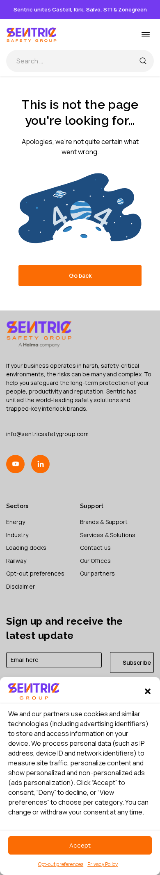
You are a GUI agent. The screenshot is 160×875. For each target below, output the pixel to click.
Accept (80, 845)
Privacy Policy (102, 864)
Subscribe (137, 662)
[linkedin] (40, 464)
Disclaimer (20, 586)
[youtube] (15, 464)
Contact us (95, 547)
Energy (15, 522)
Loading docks (26, 547)
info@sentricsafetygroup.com (47, 434)
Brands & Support (104, 522)
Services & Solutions (107, 535)
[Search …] (143, 61)
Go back (80, 275)
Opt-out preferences (60, 864)
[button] (148, 691)
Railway (16, 561)
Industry (17, 535)
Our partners (97, 573)
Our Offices (95, 561)
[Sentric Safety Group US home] (31, 34)
